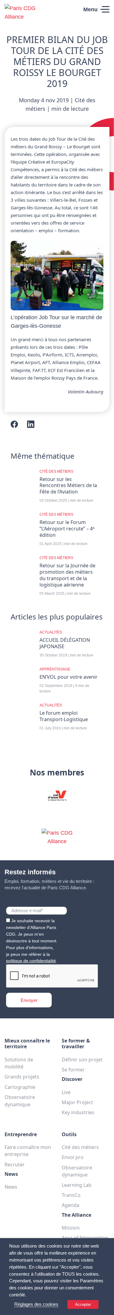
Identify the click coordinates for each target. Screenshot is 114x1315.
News (11, 1186)
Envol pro (73, 1157)
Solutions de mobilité (19, 1063)
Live (66, 1092)
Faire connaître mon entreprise (28, 1151)
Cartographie (20, 1087)
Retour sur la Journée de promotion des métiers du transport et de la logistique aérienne (67, 575)
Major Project (77, 1102)
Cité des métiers (80, 1147)
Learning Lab (77, 1185)
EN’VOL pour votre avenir (69, 677)
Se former (73, 1069)
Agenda (70, 1205)
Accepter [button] (83, 1304)
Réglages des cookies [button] (36, 1304)
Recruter (15, 1164)
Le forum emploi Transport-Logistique (64, 716)
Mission (71, 1227)
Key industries (78, 1112)
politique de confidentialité (31, 960)
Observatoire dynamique (20, 1100)
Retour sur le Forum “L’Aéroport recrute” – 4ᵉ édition (67, 528)
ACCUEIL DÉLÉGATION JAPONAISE (65, 643)
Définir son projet (82, 1059)
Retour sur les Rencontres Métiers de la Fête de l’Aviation (68, 485)
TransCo (71, 1195)
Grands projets (22, 1076)
